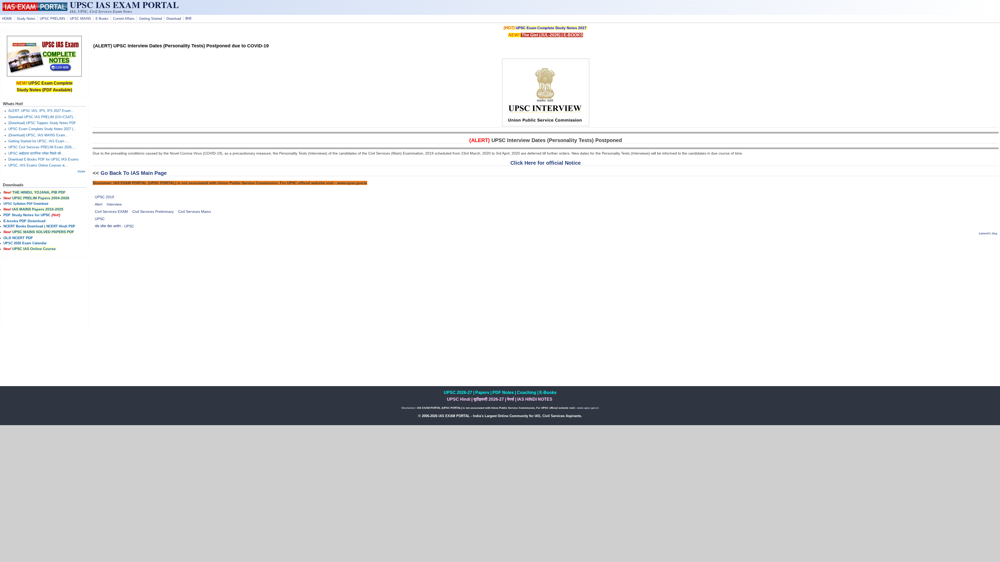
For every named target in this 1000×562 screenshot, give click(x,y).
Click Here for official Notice (545, 163)
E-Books (102, 19)
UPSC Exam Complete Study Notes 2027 (551, 28)
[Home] (34, 10)
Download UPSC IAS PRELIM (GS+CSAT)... (42, 117)
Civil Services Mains (194, 211)
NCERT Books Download (23, 226)
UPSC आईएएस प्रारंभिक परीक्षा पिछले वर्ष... (36, 153)
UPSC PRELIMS (52, 19)
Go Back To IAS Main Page (134, 173)
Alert (98, 204)
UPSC (100, 219)
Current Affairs (124, 19)
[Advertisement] (545, 276)
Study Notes (26, 19)
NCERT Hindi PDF (60, 226)
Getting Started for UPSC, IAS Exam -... (39, 141)
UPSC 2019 (104, 197)
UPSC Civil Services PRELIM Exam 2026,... (42, 147)
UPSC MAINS (80, 19)
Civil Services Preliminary (153, 211)
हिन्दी (188, 19)
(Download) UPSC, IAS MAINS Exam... (38, 135)
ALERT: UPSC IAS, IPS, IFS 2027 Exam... (41, 111)
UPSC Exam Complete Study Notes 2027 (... (42, 129)
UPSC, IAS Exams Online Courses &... (38, 165)
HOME (7, 19)
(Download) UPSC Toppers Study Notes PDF (42, 123)
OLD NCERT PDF (18, 238)
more (81, 171)
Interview (114, 204)
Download (173, 19)
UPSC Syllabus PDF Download (25, 204)
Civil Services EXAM (111, 211)
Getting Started (150, 19)
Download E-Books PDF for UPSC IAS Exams (43, 159)
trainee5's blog (988, 233)
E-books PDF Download (24, 221)
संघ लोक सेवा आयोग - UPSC (114, 226)
